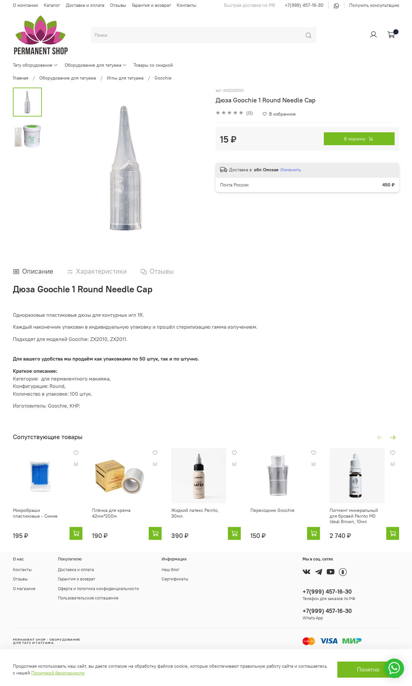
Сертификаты (175, 579)
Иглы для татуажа (125, 78)
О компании (25, 5)
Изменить (290, 170)
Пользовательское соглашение (88, 598)
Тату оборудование (32, 65)
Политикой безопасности (57, 673)
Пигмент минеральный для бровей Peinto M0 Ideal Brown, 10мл (354, 515)
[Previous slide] (56, 168)
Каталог (52, 5)
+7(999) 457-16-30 (304, 5)
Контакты (186, 5)
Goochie (163, 78)
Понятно (368, 669)
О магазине (24, 588)
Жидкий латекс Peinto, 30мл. (195, 513)
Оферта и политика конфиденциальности (98, 588)
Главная (20, 78)
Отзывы (118, 5)
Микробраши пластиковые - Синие (35, 513)
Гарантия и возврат (151, 5)
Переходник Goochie (272, 510)
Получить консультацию (374, 5)
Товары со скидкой (153, 65)
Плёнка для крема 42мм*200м (111, 513)
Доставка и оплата (85, 5)
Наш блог (171, 569)
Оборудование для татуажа (93, 65)
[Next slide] (194, 168)
